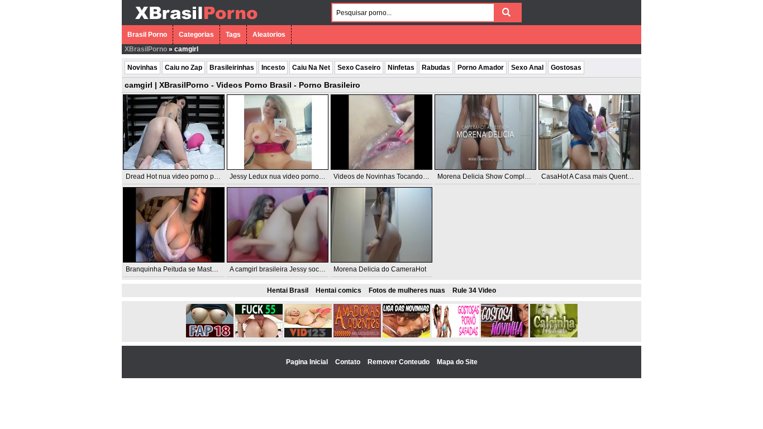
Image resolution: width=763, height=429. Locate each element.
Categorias (196, 35)
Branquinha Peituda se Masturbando (181, 269)
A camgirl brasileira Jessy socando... (285, 269)
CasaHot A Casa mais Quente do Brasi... (602, 176)
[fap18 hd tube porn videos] (209, 335)
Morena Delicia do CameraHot (379, 269)
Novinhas (142, 68)
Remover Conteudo (399, 362)
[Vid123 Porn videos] (308, 335)
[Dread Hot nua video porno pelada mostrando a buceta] (174, 132)
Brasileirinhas (231, 68)
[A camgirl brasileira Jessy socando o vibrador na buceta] (277, 225)
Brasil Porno (147, 35)
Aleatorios (268, 35)
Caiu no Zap (183, 68)
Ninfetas (401, 68)
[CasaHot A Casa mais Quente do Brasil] (589, 132)
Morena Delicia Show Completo (485, 176)
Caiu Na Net (311, 68)
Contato (348, 362)
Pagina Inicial (308, 362)
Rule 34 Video (474, 290)
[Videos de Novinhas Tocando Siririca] (381, 132)
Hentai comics (338, 290)
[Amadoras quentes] (357, 335)
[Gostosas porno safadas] (455, 335)
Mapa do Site (457, 362)
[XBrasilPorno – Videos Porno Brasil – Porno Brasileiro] (196, 21)
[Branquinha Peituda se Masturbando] (174, 225)
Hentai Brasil (287, 290)
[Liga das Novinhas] (406, 335)
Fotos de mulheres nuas (407, 290)
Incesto (273, 68)
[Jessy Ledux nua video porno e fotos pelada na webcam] (277, 132)
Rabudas (436, 68)
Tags (233, 35)
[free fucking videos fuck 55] (259, 335)
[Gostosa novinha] (504, 335)
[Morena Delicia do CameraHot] (381, 225)
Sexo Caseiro (358, 68)
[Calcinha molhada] (554, 335)
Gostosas (566, 68)
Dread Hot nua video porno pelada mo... (186, 176)
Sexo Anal (527, 68)
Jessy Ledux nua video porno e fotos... (288, 176)
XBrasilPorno (146, 49)
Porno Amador (480, 68)
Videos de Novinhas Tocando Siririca (389, 176)
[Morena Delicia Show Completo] (485, 132)
